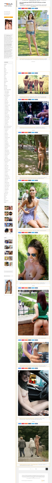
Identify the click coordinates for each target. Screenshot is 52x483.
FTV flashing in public (36, 59)
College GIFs (6, 106)
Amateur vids (6, 161)
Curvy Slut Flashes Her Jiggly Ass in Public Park (26, 338)
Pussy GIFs (6, 120)
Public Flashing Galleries (7, 89)
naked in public (30, 178)
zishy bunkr (6, 266)
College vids (6, 171)
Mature (5, 82)
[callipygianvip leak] (6, 230)
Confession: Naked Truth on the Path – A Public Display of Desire (29, 464)
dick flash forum (33, 6)
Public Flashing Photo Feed (8, 126)
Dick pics (6, 140)
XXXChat (39, 0)
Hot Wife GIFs (7, 109)
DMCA (34, 478)
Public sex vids (7, 186)
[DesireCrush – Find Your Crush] (8, 24)
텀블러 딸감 (10, 243)
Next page (47, 469)
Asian (5, 65)
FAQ (39, 478)
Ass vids (6, 164)
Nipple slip (5, 85)
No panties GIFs (7, 116)
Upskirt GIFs (6, 124)
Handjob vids (6, 175)
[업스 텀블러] (6, 247)
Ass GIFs (6, 99)
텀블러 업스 (6, 243)
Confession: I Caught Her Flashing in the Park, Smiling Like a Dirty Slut (30, 282)
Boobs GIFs (6, 103)
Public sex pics (7, 154)
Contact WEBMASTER (28, 478)
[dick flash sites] (10, 219)
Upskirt (5, 202)
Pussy (5, 196)
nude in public (34, 178)
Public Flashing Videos (7, 11)
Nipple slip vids (7, 182)
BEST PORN (26, 0)
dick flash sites (10, 221)
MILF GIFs (6, 113)
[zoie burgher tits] (10, 258)
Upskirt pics (6, 158)
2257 (32, 478)
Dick (5, 75)
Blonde (42, 97)
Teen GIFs (6, 123)
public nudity (42, 178)
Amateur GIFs (6, 96)
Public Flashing (7, 6)
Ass (4, 67)
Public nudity (6, 193)
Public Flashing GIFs (6, 14)
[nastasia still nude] (6, 225)
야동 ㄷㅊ (10, 249)
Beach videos (6, 165)
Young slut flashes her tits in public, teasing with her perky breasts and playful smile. (32, 58)
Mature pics (6, 147)
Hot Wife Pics (7, 144)
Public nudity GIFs (7, 117)
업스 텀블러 (6, 249)
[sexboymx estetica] (6, 213)
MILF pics (6, 148)
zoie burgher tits (10, 260)
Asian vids (6, 162)
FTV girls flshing (41, 59)
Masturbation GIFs (7, 110)
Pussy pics (6, 155)
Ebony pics (6, 141)
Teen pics (6, 157)
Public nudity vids (7, 185)
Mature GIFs (6, 112)
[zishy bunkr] (6, 264)
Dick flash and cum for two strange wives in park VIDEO (27, 127)
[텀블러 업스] (6, 241)
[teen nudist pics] (10, 208)
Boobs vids (6, 168)
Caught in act (6, 72)
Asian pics (6, 130)
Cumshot (41, 366)
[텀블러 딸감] (10, 241)
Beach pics (6, 133)
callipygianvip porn (29, 5)
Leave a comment (30, 465)
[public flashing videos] (10, 213)
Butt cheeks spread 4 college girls (24, 96)
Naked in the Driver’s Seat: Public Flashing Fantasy (27, 418)
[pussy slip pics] (10, 225)
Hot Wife (5, 79)
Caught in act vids (7, 169)
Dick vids (6, 172)
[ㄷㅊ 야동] (10, 253)
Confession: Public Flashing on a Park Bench (26, 230)
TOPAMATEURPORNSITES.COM (32, 0)
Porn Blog (5, 88)
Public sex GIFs (7, 119)
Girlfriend (43, 366)
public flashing (6, 210)
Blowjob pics (6, 134)
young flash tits (10, 266)
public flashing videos (42, 5)
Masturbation (6, 81)
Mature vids (6, 179)
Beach (5, 68)
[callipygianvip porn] (6, 219)
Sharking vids (6, 189)
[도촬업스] (6, 253)
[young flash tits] (10, 264)
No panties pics (7, 151)
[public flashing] (6, 208)
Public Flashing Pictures (7, 127)
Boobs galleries (7, 92)
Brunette (45, 97)
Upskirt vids (6, 192)
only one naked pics (38, 4)
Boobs (5, 71)
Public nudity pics (33, 97)
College (5, 74)
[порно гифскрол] (6, 258)
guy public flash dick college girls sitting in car (27, 4)
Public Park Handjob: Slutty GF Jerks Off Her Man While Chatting (29, 365)
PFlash (23, 59)
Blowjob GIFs (6, 102)
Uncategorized (6, 200)
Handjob (5, 78)
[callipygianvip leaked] (10, 230)
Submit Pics (8, 17)
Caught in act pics (7, 137)
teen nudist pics (10, 210)
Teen (5, 199)
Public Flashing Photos (7, 13)
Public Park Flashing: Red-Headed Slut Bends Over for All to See (28, 177)
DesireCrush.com (44, 0)
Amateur (5, 64)
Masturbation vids (7, 178)
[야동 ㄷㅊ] (10, 247)
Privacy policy (37, 478)
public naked (38, 178)
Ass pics (41, 96)
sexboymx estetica (36, 5)
